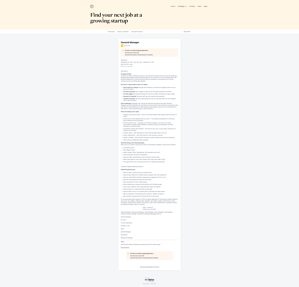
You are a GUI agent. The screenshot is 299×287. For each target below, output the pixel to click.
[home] (91, 6)
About (173, 6)
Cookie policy (153, 283)
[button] (182, 6)
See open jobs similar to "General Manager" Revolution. (139, 54)
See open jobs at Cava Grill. (132, 52)
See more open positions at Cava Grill (149, 266)
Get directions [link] (125, 247)
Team (199, 6)
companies (123, 31)
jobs (111, 31)
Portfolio (192, 6)
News (205, 6)
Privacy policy (146, 283)
